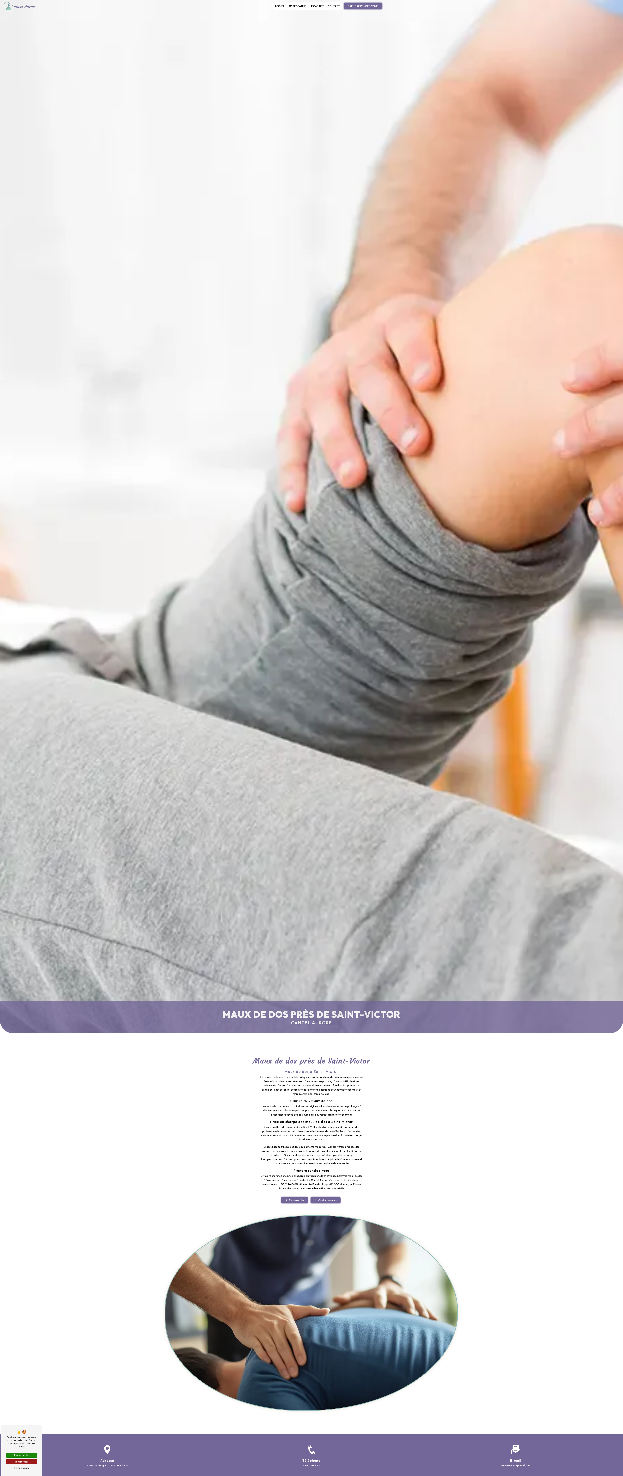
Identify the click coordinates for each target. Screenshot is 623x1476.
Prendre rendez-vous (363, 6)
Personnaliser (21, 1468)
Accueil (280, 6)
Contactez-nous (327, 1200)
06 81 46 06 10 (311, 1465)
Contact (334, 6)
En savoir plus (296, 1200)
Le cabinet (317, 6)
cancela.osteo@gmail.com (515, 1465)
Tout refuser (21, 1461)
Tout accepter (22, 1455)
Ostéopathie (297, 6)
